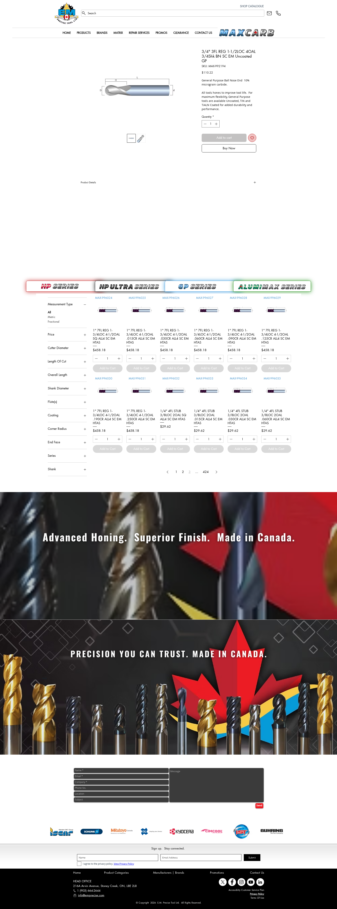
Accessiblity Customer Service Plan (246, 890)
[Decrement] (204, 123)
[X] (223, 882)
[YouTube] (251, 882)
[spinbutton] (210, 123)
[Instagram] (241, 882)
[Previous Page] (167, 472)
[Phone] (278, 13)
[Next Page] (216, 472)
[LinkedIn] (260, 882)
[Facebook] (232, 882)
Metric (51, 317)
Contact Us (257, 872)
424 (206, 472)
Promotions (217, 872)
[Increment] (216, 123)
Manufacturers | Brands (168, 872)
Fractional (53, 321)
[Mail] (269, 13)
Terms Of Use (257, 897)
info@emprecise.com (91, 895)
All (49, 312)
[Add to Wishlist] (252, 138)
